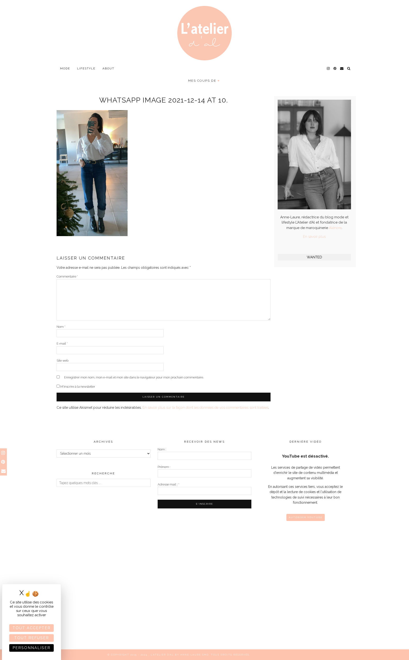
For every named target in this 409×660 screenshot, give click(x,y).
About (108, 68)
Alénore (335, 228)
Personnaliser (31, 648)
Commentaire (67, 276)
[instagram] (328, 68)
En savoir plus (314, 236)
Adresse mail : (168, 484)
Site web (62, 360)
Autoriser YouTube (305, 517)
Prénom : (164, 467)
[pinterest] (335, 68)
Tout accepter (32, 628)
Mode (65, 68)
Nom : (162, 449)
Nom (61, 326)
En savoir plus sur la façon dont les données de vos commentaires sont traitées (205, 407)
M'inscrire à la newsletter (77, 386)
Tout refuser (31, 638)
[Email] (342, 68)
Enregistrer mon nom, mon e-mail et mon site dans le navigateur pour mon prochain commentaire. (134, 377)
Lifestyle (86, 68)
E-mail (62, 343)
